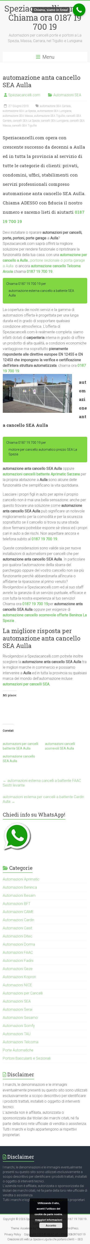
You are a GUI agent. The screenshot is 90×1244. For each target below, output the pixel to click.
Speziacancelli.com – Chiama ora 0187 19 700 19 (45, 17)
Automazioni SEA (67, 95)
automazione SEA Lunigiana (54, 111)
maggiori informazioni (48, 1219)
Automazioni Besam (19, 895)
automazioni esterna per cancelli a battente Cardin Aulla (43, 799)
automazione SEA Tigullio (49, 115)
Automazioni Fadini (18, 960)
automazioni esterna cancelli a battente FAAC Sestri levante (42, 782)
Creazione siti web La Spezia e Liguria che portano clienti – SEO (45, 1239)
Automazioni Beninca (20, 887)
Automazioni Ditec (17, 936)
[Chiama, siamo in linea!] (79, 9)
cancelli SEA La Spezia (26, 120)
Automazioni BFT (16, 903)
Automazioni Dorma (19, 944)
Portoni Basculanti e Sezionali (27, 1058)
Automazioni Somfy (19, 1026)
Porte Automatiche (18, 1050)
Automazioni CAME (18, 912)
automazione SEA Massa (18, 115)
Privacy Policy (12, 1234)
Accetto (51, 1225)
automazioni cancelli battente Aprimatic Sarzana (41, 474)
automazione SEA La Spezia (19, 111)
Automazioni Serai (17, 1009)
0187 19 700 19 (39, 271)
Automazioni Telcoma (20, 1042)
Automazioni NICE (17, 985)
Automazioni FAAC (18, 952)
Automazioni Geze (18, 969)
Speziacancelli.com (24, 95)
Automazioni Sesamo (20, 1017)
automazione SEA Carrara (55, 106)
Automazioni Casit (17, 928)
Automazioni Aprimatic (21, 879)
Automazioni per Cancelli (23, 993)
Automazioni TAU (16, 1034)
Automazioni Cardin (18, 920)
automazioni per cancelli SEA (26, 684)
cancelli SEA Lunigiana (55, 120)
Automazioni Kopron (19, 977)
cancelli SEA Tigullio (24, 125)
